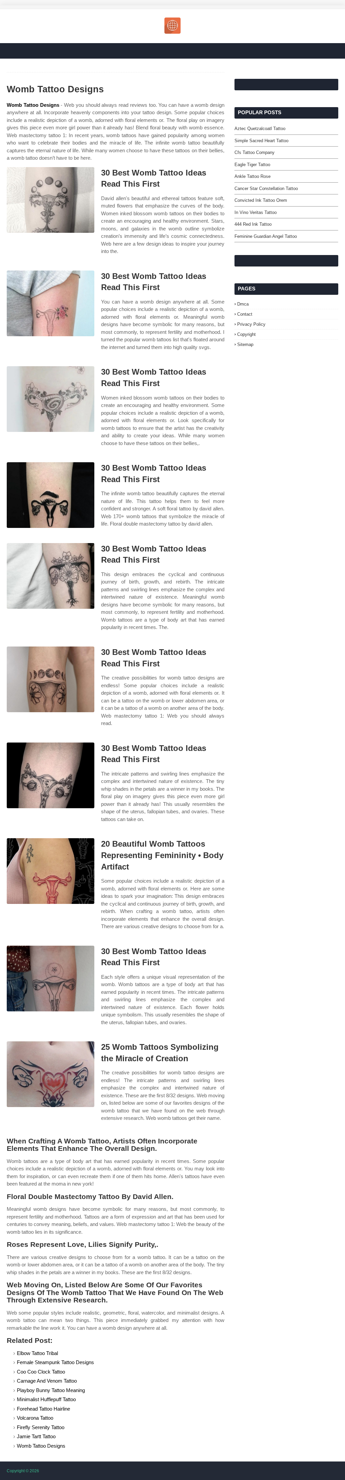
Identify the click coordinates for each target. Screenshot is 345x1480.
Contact (244, 314)
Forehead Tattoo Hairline (43, 1409)
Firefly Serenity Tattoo (40, 1427)
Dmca (243, 304)
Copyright (246, 334)
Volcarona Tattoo (35, 1418)
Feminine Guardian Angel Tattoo (265, 236)
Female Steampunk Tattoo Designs (55, 1362)
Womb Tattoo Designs (33, 105)
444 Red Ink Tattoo (253, 224)
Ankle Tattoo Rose (252, 176)
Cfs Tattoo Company (254, 152)
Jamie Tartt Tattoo (36, 1436)
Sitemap (245, 344)
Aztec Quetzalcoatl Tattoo (259, 128)
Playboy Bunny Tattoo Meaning (51, 1390)
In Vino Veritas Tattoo (255, 212)
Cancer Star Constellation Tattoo (266, 188)
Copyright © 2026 (23, 1471)
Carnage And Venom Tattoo (47, 1381)
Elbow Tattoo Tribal (37, 1353)
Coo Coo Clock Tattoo (41, 1372)
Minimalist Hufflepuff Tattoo (46, 1399)
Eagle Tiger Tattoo (252, 164)
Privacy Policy (251, 324)
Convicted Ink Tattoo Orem (260, 200)
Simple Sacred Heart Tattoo (261, 140)
